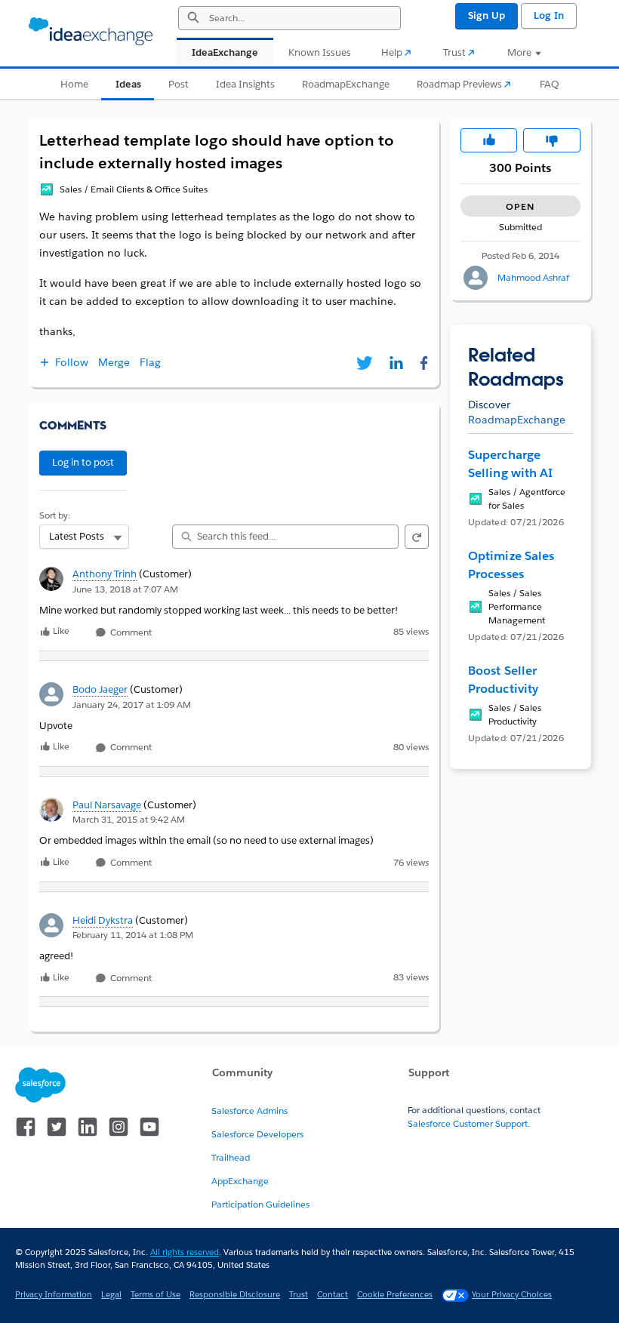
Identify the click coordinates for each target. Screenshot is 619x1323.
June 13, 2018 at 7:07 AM (125, 589)
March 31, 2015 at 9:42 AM (128, 819)
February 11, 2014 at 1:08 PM (132, 934)
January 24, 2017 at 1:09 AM (131, 704)
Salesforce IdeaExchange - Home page (90, 31)
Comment (130, 632)
